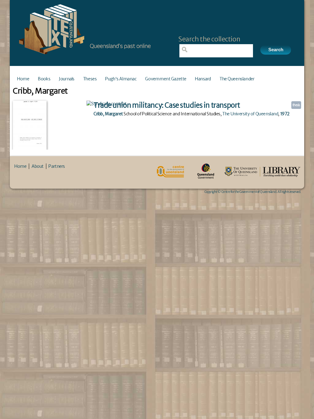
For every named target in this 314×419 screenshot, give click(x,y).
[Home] (83, 56)
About (38, 166)
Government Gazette (165, 79)
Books (44, 79)
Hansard (203, 79)
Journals (67, 79)
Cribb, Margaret (108, 114)
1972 (284, 114)
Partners (56, 166)
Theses (90, 79)
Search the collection (209, 39)
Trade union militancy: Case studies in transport (167, 105)
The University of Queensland (250, 114)
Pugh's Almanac (120, 79)
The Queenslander (237, 79)
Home (23, 79)
